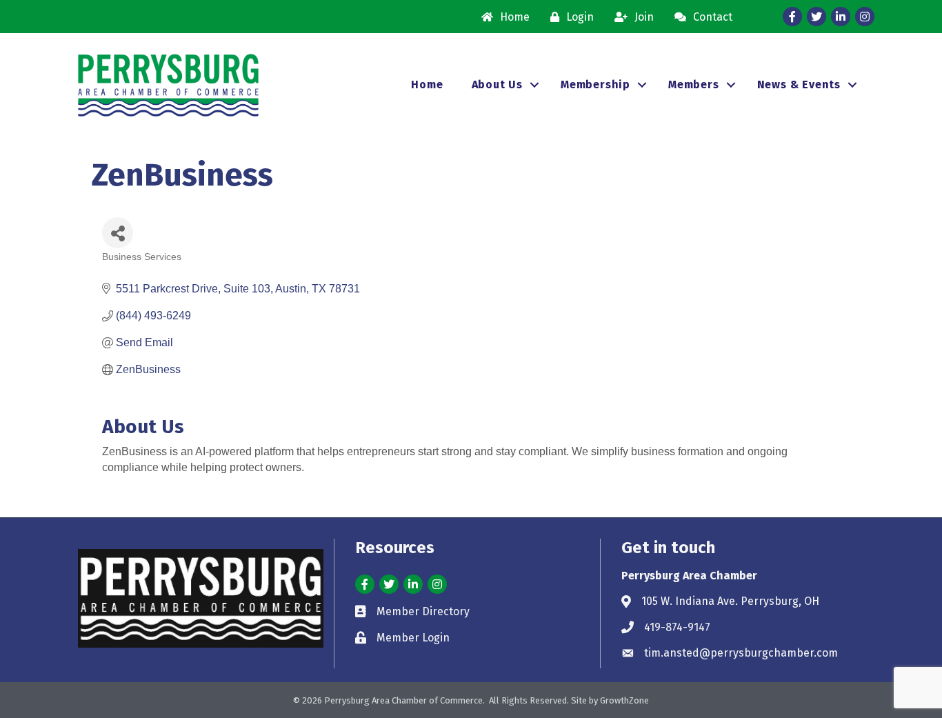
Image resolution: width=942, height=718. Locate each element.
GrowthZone (624, 700)
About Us (497, 84)
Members (693, 84)
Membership (595, 84)
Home (427, 84)
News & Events (799, 84)
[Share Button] (117, 232)
